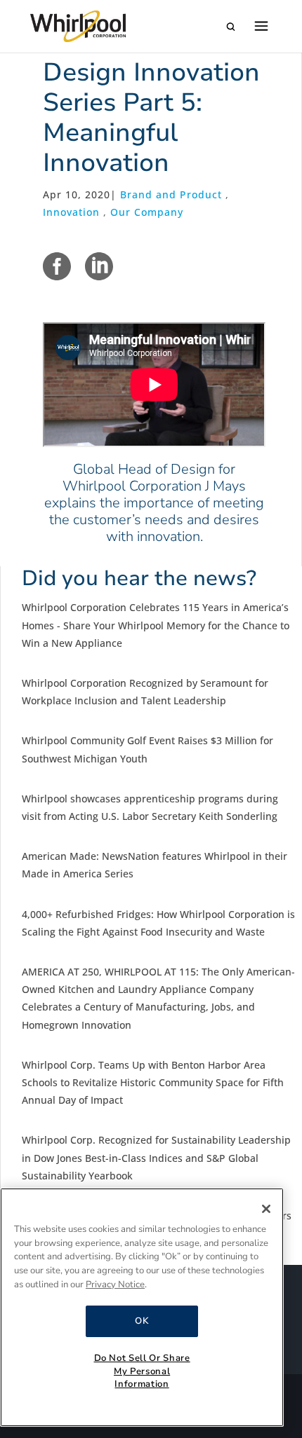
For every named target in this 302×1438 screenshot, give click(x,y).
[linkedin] (99, 266)
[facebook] (57, 266)
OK (141, 1321)
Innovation (71, 212)
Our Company (146, 212)
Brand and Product (171, 194)
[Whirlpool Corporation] (78, 26)
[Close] (266, 1208)
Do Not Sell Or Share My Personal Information (142, 1371)
